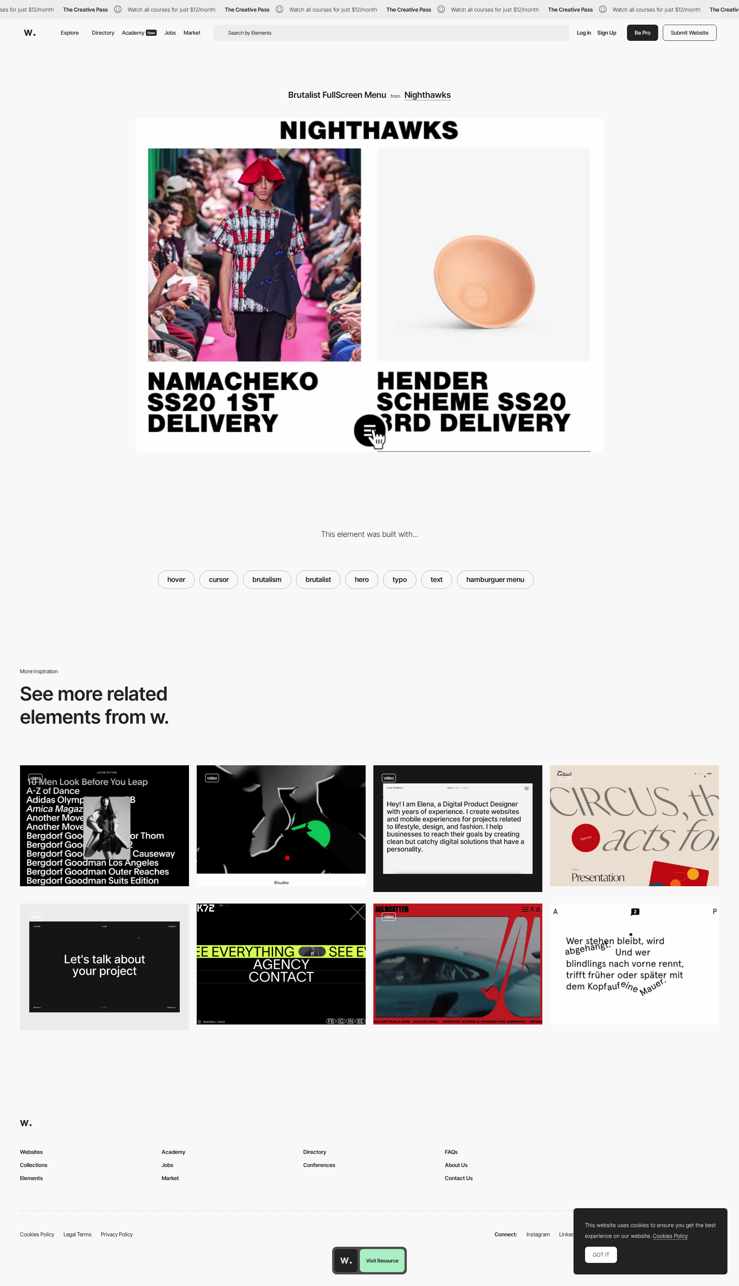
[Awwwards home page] (346, 1260)
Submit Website (690, 32)
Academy (138, 32)
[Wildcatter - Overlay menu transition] (457, 964)
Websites (31, 1152)
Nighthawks (428, 95)
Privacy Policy (117, 1234)
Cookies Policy (37, 1234)
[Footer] (104, 967)
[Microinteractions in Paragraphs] (634, 964)
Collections (33, 1165)
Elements (31, 1178)
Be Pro (642, 32)
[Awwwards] (29, 33)
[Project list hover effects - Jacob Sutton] (104, 825)
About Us (456, 1165)
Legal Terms (78, 1234)
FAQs (451, 1152)
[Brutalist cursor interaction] (281, 825)
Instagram (538, 1234)
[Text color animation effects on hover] (634, 825)
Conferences (319, 1165)
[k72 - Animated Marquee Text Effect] (281, 964)
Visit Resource (382, 1260)
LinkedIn (569, 1234)
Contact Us (459, 1178)
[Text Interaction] (457, 828)
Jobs (170, 32)
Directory (103, 32)
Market (192, 32)
